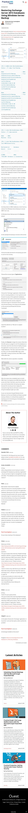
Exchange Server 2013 (8, 37)
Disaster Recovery (6, 404)
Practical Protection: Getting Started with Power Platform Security (13, 767)
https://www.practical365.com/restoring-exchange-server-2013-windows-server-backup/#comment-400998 (14, 548)
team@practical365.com (15, 457)
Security (5, 785)
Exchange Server (4, 6)
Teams (5, 703)
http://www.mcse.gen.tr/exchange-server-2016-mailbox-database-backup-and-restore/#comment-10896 (13, 565)
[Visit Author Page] (13, 421)
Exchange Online (7, 748)
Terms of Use (10, 802)
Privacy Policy (17, 802)
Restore (19, 404)
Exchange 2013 (13, 404)
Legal (4, 802)
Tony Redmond (9, 678)
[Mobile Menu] (26, 2)
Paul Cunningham (15, 21)
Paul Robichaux (9, 771)
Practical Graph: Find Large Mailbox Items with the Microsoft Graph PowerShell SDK (13, 722)
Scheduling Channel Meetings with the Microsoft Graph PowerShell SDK (13, 673)
